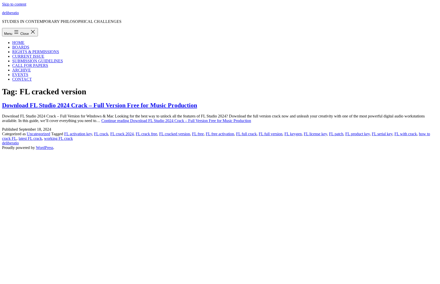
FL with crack (405, 134)
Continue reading (176, 120)
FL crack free (146, 134)
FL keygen (293, 134)
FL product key (357, 134)
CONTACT (22, 79)
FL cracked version (174, 134)
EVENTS (20, 74)
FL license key (315, 134)
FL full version (270, 134)
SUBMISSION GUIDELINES (37, 61)
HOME (18, 42)
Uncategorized (38, 134)
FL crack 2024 (122, 134)
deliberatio (10, 13)
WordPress (44, 147)
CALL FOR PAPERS (30, 65)
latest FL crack (30, 138)
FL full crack (246, 134)
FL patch (336, 134)
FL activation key (78, 134)
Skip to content (14, 4)
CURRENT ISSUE (28, 56)
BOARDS (20, 47)
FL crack (101, 134)
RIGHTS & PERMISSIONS (35, 52)
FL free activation (220, 134)
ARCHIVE (21, 70)
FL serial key (382, 134)
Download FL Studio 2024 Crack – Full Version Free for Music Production (99, 105)
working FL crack (58, 138)
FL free (198, 134)
